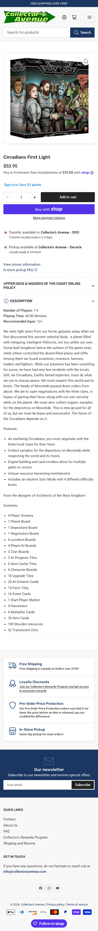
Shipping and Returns (19, 843)
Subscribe (82, 785)
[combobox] (49, 33)
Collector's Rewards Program (25, 837)
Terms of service (77, 904)
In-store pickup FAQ (18, 270)
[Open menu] (90, 17)
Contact (9, 819)
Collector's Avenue (32, 904)
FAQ (6, 831)
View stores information (21, 264)
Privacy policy (55, 904)
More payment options (49, 218)
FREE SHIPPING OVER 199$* (49, 3)
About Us (10, 825)
